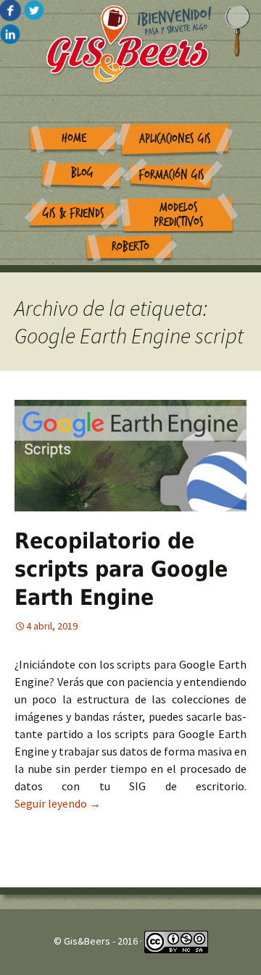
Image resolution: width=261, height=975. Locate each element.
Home (74, 138)
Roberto (130, 246)
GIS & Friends (73, 213)
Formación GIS (171, 175)
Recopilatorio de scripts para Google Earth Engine (121, 569)
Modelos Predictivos (179, 215)
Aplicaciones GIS (175, 138)
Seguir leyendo (57, 803)
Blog (82, 172)
